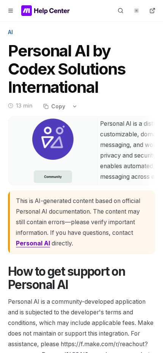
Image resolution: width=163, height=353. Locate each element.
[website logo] (45, 11)
